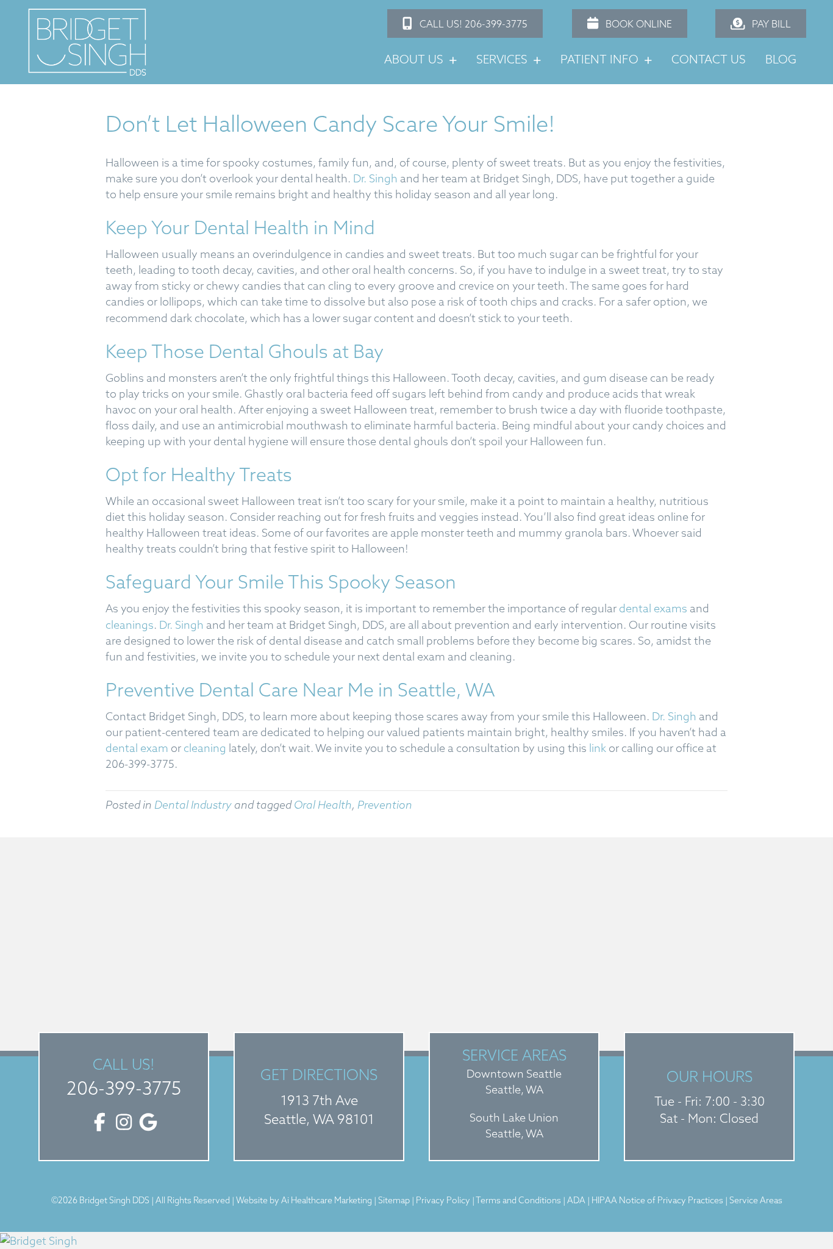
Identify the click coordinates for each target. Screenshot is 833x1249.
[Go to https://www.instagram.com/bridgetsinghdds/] (124, 1123)
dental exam (136, 748)
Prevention (384, 805)
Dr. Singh (374, 178)
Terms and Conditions (518, 1200)
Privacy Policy (443, 1200)
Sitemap (394, 1200)
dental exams (652, 608)
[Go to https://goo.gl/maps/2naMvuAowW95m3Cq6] (319, 1097)
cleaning (203, 748)
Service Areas (755, 1200)
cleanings (129, 625)
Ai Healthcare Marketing (326, 1200)
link (597, 748)
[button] (465, 23)
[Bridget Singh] (416, 1240)
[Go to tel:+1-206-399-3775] (124, 1077)
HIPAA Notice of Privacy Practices (658, 1200)
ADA (577, 1200)
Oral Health (323, 805)
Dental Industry (193, 805)
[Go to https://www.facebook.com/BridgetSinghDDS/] (99, 1123)
